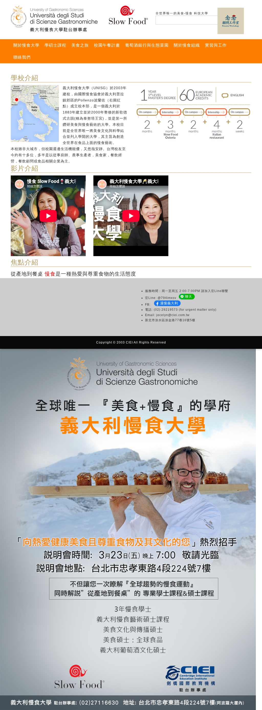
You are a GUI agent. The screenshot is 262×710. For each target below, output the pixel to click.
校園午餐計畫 (107, 45)
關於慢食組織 (187, 45)
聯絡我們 (22, 57)
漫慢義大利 (169, 303)
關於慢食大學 (26, 45)
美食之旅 (80, 45)
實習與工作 (216, 45)
